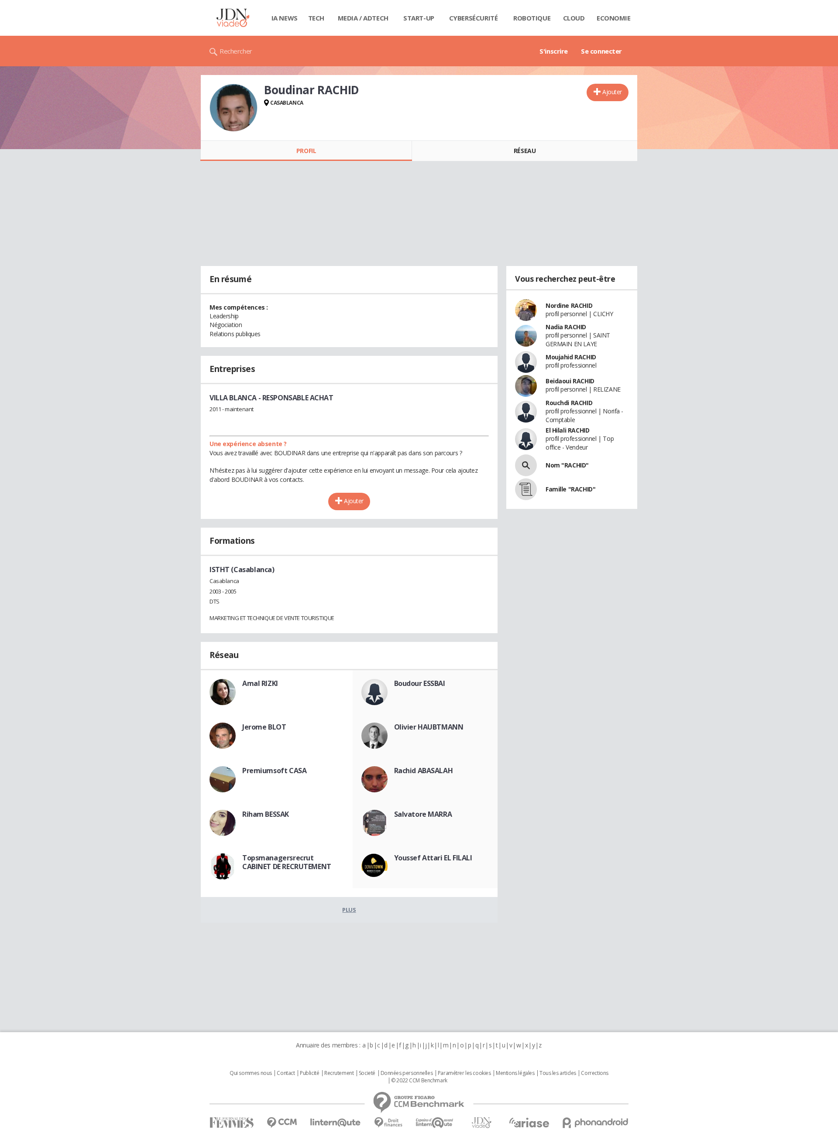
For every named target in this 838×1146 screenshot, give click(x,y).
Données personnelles (407, 1073)
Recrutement (339, 1073)
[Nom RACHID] (526, 465)
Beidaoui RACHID (570, 381)
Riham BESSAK (265, 814)
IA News (284, 18)
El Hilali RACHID (567, 430)
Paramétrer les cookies (464, 1073)
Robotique (531, 18)
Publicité (309, 1073)
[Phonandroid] (595, 1122)
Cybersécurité (473, 18)
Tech (316, 18)
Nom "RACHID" (567, 465)
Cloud (574, 18)
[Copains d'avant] (435, 1122)
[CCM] (282, 1122)
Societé (367, 1073)
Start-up (418, 18)
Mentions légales (515, 1073)
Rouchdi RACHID (569, 403)
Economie (614, 18)
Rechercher (236, 51)
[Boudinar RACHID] (234, 108)
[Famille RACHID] (526, 489)
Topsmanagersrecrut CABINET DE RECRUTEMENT (286, 862)
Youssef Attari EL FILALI (433, 858)
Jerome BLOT (264, 727)
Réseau (525, 151)
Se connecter (601, 51)
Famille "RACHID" (570, 489)
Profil (306, 151)
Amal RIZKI (260, 683)
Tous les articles (557, 1073)
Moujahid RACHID (571, 357)
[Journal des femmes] (232, 1122)
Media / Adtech (363, 18)
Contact (286, 1073)
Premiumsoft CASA (274, 770)
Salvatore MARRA (423, 814)
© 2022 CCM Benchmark (419, 1081)
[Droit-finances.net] (388, 1122)
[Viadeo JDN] (481, 1122)
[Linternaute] (335, 1123)
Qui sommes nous (251, 1073)
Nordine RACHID (569, 305)
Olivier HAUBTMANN (429, 727)
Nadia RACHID (566, 327)
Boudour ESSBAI (419, 683)
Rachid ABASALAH (423, 770)
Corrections (594, 1073)
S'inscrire (553, 51)
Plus (349, 910)
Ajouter (612, 92)
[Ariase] (529, 1122)
